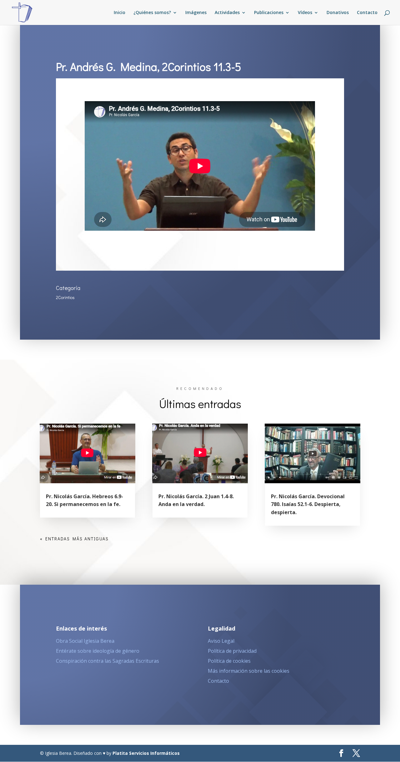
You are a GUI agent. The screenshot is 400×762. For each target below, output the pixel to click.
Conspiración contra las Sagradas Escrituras (107, 660)
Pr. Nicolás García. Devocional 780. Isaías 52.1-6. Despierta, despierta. (308, 504)
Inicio (119, 12)
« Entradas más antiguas (74, 539)
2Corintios (65, 297)
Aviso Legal (221, 640)
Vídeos (305, 12)
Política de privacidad (232, 650)
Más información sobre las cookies (248, 670)
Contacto (367, 12)
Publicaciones (268, 12)
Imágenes (196, 12)
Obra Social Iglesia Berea (85, 640)
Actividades (227, 12)
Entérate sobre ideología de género (97, 650)
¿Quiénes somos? (152, 12)
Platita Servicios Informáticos (146, 753)
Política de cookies (229, 660)
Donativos (338, 12)
